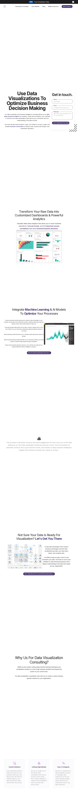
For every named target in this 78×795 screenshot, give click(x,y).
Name (55, 99)
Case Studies (35, 6)
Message (56, 111)
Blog (44, 6)
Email (55, 105)
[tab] (32, 438)
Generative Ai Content (21, 6)
